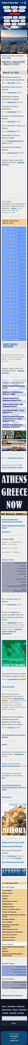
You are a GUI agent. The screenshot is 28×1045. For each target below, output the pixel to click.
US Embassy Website (9, 568)
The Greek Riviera (8, 687)
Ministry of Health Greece (11, 766)
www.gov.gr (6, 532)
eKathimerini (12, 102)
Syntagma (14, 7)
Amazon (14, 208)
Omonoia (21, 10)
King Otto (18, 858)
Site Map (21, 1013)
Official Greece (7, 893)
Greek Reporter (18, 698)
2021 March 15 (10, 278)
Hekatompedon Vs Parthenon (12, 995)
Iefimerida (11, 121)
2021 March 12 (10, 267)
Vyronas (7, 20)
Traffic (14, 24)
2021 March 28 (10, 325)
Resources (20, 1006)
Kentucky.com (12, 153)
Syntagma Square (8, 906)
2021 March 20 (10, 296)
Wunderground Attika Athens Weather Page (12, 955)
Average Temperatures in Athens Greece (13, 915)
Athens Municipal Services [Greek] (11, 585)
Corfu (22, 20)
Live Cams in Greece (9, 935)
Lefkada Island (7, 904)
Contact (5, 1013)
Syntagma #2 (8, 17)
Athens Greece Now (10, 3)
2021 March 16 (10, 282)
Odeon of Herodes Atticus (11, 909)
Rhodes (4, 898)
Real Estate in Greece (9, 901)
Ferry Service (6, 797)
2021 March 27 (10, 321)
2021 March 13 (10, 271)
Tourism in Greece (8, 937)
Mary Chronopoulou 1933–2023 (13, 862)
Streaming (7, 24)
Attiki (15, 17)
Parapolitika (11, 112)
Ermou (15, 10)
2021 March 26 (10, 317)
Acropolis (6, 7)
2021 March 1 (10, 228)
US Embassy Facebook (10, 574)
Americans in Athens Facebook (13, 576)
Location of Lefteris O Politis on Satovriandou (12, 631)
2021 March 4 (10, 239)
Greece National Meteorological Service (13, 948)
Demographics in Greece (11, 985)
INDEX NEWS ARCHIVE (10, 345)
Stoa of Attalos (7, 922)
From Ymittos (15, 20)
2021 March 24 (10, 310)
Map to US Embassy (9, 579)
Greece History (7, 982)
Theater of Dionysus (9, 912)
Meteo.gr (5, 951)
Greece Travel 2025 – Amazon (12, 467)
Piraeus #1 (22, 7)
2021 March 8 (10, 253)
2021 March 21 (10, 300)
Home (4, 1006)
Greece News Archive (9, 975)
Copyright (12, 1013)
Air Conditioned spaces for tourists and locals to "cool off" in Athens (14, 787)
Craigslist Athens (8, 563)
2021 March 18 (10, 289)
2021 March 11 (10, 264)
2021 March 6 (10, 246)
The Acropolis (7, 890)
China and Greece (8, 940)
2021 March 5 (10, 242)
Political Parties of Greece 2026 (13, 842)
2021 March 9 (10, 257)
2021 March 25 (10, 314)
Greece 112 (14, 27)
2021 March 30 (10, 332)
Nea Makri (22, 17)
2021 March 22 (10, 303)
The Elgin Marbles (8, 919)
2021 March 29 (10, 328)
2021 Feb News (11, 339)
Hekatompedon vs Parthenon (12, 932)
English (12, 394)
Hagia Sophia (6, 988)
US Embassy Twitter (9, 571)
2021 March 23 (10, 307)
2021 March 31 (10, 335)
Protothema (11, 92)
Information (11, 1006)
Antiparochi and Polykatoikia (12, 846)
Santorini (5, 896)
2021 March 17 (10, 285)
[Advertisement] (14, 181)
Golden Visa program (15, 458)
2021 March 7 (10, 249)
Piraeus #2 (7, 10)
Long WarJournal (13, 679)
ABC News (11, 83)
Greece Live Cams (14, 13)
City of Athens (7, 410)
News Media (22, 24)
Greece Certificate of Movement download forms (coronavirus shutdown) (13, 419)
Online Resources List (10, 929)
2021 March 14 (10, 274)
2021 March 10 (10, 260)
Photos (15, 1009)
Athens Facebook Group (10, 566)
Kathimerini (11, 604)
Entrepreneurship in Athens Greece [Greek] (12, 590)
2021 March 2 (10, 231)
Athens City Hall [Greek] (10, 582)
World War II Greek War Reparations (10, 925)
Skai (3, 778)
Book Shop (23, 1009)
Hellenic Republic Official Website (14, 386)
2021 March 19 (10, 292)
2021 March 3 (10, 235)
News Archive (6, 1009)
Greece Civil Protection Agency (13, 392)
